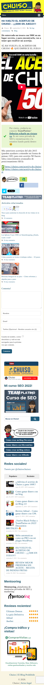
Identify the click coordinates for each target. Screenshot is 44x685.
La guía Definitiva (15, 614)
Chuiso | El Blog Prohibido (22, 674)
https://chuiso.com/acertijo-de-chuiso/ (23, 166)
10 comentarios (8, 218)
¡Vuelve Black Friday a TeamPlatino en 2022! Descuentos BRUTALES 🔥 (22, 524)
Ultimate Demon (14, 611)
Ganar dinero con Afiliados (17, 455)
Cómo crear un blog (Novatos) (19, 440)
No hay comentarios (9, 240)
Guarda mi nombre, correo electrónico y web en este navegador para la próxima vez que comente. (11, 341)
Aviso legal (26, 683)
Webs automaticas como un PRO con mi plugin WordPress (25, 538)
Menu (4, 15)
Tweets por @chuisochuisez (17, 469)
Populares (13, 476)
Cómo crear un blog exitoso (18, 450)
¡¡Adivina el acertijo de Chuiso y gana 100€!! (26, 483)
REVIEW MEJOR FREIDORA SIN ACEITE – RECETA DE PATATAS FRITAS (20, 566)
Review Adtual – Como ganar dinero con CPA (26, 512)
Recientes (30, 476)
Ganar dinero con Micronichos (19, 445)
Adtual (9, 618)
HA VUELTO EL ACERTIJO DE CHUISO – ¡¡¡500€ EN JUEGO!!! (21, 551)
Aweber (9, 621)
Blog (15, 31)
